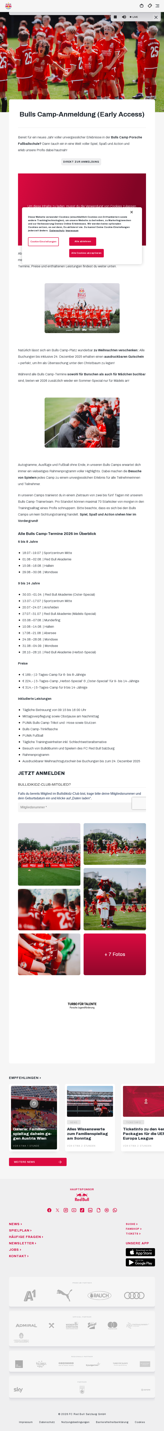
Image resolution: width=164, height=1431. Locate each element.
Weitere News (24, 1162)
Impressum (72, 230)
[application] (136, 17)
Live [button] (135, 17)
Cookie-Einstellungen (43, 241)
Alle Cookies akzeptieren (86, 253)
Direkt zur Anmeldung (81, 161)
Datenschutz (57, 230)
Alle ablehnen (83, 241)
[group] (124, 17)
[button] (115, 17)
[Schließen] (131, 212)
